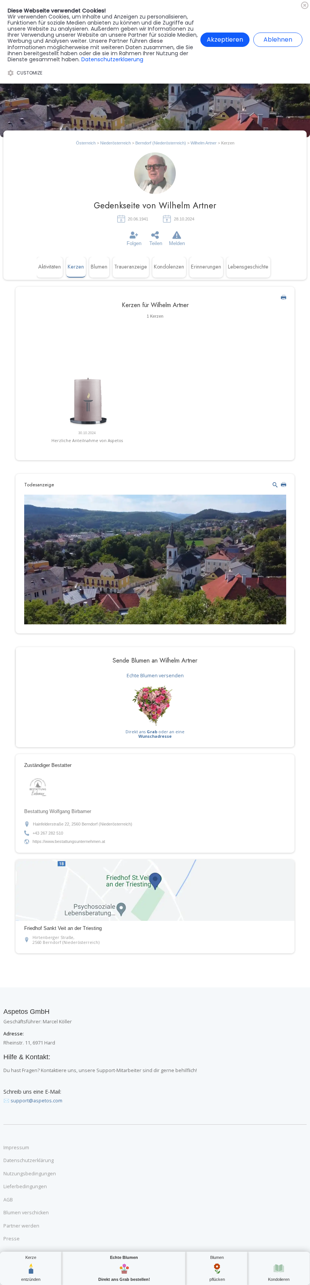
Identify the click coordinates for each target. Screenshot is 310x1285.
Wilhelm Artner (204, 143)
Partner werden (21, 1226)
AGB (8, 1200)
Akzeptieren (225, 39)
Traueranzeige (130, 266)
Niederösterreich (115, 143)
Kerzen (76, 266)
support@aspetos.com (36, 1100)
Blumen (99, 266)
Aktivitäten (49, 266)
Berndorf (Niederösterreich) (160, 143)
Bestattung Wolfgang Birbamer (57, 811)
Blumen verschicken (26, 1212)
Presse (11, 1239)
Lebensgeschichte (248, 266)
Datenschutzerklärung (28, 1160)
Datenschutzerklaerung (112, 59)
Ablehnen (278, 39)
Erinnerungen (206, 266)
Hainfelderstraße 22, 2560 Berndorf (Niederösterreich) (82, 824)
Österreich (86, 143)
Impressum (16, 1147)
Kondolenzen (169, 266)
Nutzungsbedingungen (29, 1173)
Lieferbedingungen (25, 1186)
